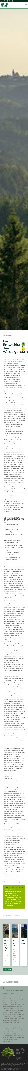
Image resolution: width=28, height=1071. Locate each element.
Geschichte (17, 333)
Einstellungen (17, 1065)
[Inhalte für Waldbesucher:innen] (7, 1)
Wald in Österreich (7, 335)
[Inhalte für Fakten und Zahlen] (12, 1)
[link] (14, 5)
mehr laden (7, 969)
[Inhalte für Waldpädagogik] (10, 1)
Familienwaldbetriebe (8, 333)
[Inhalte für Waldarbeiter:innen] (4, 1)
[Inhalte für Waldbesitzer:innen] (2, 1)
